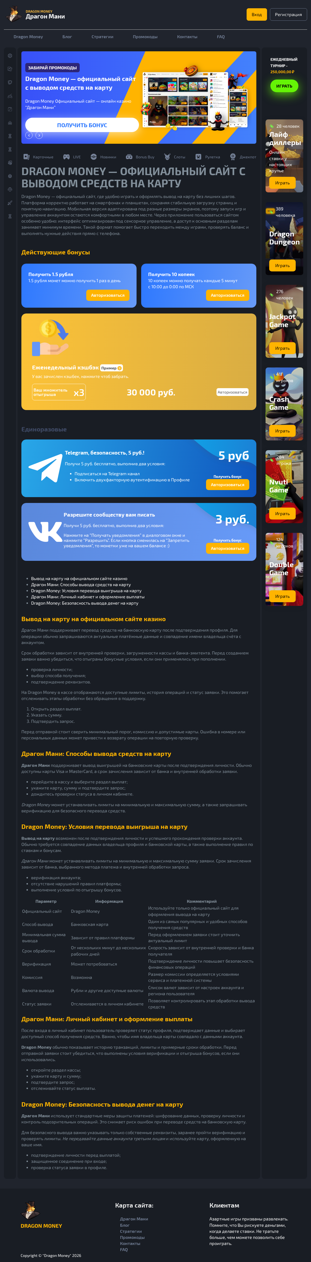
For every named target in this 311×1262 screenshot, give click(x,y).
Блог (67, 36)
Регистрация (288, 14)
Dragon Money (28, 36)
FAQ (221, 36)
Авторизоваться (108, 295)
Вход (257, 14)
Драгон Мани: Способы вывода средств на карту (81, 584)
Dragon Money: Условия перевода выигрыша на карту (86, 590)
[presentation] (29, 135)
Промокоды (145, 36)
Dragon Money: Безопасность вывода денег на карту (84, 603)
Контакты (187, 36)
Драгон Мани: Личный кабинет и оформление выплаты (88, 596)
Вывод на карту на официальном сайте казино (79, 578)
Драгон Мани (134, 1218)
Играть (82, 124)
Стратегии (102, 36)
